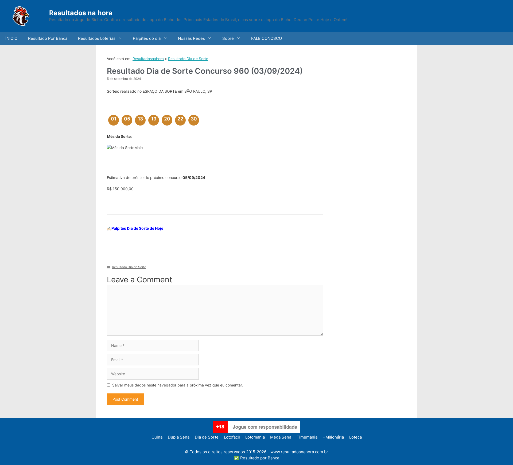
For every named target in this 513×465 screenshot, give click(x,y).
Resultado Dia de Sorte (188, 58)
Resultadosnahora (148, 58)
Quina (156, 437)
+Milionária (333, 437)
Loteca (355, 437)
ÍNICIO (11, 38)
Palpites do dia (147, 38)
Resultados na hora (80, 13)
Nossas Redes (191, 38)
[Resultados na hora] (28, 15)
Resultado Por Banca (47, 38)
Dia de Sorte (207, 437)
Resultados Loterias (96, 38)
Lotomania (255, 437)
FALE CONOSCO (266, 38)
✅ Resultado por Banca (256, 457)
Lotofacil (232, 437)
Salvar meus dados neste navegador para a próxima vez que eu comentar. (177, 385)
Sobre (228, 38)
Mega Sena (280, 437)
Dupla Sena (178, 437)
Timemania (307, 437)
